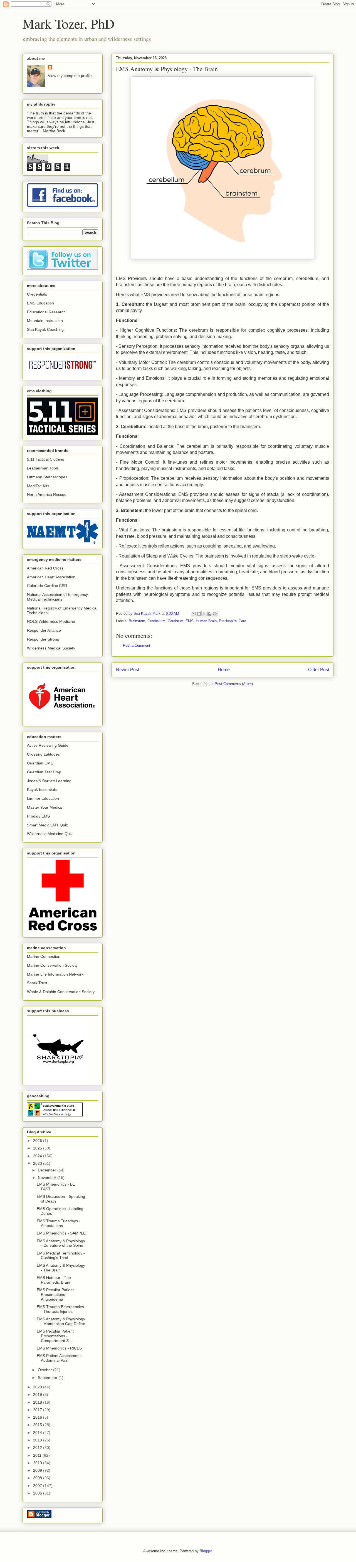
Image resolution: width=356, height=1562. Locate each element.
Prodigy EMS (38, 816)
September (48, 1377)
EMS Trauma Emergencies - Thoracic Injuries (60, 1309)
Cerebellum (156, 621)
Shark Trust (37, 983)
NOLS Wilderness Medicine (51, 621)
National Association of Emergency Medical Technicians (57, 596)
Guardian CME (40, 763)
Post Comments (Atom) (234, 684)
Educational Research (46, 312)
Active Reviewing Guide (47, 745)
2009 (38, 1470)
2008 (38, 1478)
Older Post (318, 669)
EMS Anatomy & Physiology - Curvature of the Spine (61, 1243)
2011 (38, 1455)
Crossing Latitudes (43, 754)
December (47, 1170)
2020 (38, 1387)
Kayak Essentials (42, 789)
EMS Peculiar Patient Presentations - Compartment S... (55, 1336)
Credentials (37, 294)
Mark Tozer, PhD (69, 23)
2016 (38, 1417)
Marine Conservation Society (52, 965)
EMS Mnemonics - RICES (59, 1348)
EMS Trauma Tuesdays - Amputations (58, 1223)
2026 (38, 1140)
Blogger (206, 1551)
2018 (38, 1402)
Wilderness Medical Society (51, 648)
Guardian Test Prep (44, 772)
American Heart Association (51, 577)
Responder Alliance (44, 630)
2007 (38, 1485)
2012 (38, 1447)
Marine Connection (43, 956)
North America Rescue (46, 494)
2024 (38, 1156)
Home (224, 669)
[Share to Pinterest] (214, 613)
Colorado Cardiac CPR (47, 585)
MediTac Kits (38, 486)
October (45, 1370)
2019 (38, 1394)
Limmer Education (43, 798)
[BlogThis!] (199, 613)
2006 (38, 1493)
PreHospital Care (232, 621)
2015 (38, 1425)
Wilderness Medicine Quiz (50, 833)
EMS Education (40, 303)
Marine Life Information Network (55, 974)
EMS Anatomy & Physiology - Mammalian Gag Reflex (61, 1321)
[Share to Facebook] (209, 613)
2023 (38, 1163)
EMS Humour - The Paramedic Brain (54, 1279)
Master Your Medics (44, 807)
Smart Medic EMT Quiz (47, 825)
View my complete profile (70, 75)
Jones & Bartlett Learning (49, 781)
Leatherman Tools (43, 468)
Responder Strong (43, 639)
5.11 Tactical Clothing (45, 459)
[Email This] (193, 613)
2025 (38, 1148)
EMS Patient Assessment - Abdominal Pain (60, 1358)
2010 (38, 1463)
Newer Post (127, 669)
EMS (190, 621)
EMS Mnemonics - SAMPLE (61, 1233)
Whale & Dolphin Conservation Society (61, 991)
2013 (38, 1440)
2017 (38, 1410)
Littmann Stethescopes (47, 477)
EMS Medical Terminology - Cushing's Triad (61, 1255)
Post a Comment (136, 645)
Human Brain (206, 621)
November (47, 1177)
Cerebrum (175, 621)
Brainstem (137, 621)
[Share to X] (204, 613)
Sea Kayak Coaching (45, 329)
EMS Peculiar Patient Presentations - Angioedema (55, 1294)
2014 (38, 1432)
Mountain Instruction (45, 320)
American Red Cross (45, 568)
